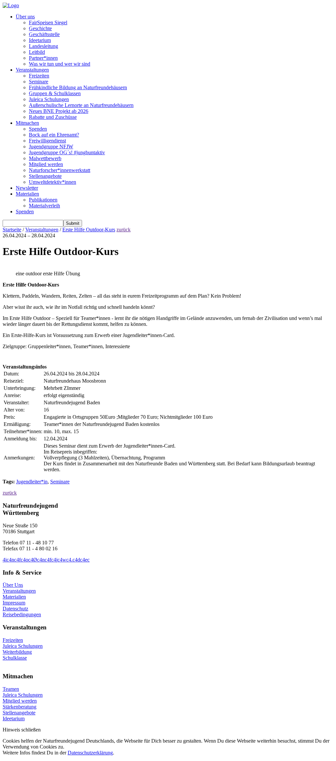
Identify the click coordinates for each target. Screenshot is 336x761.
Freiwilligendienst (47, 140)
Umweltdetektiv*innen (52, 182)
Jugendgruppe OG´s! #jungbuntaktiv (67, 152)
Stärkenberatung (19, 706)
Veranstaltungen (32, 70)
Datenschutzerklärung (90, 752)
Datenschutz (15, 608)
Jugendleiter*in (32, 481)
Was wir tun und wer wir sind (59, 64)
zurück (123, 229)
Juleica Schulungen (49, 99)
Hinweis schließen (22, 729)
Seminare (38, 81)
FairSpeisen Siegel (48, 22)
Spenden (38, 129)
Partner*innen (43, 58)
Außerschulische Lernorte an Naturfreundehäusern (81, 105)
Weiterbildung (17, 652)
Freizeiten (39, 75)
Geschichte (40, 28)
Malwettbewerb (45, 158)
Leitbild (37, 52)
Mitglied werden (46, 164)
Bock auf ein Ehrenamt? (54, 134)
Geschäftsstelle (44, 34)
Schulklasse (15, 658)
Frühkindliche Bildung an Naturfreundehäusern (78, 87)
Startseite (12, 229)
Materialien (27, 194)
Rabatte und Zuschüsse (53, 117)
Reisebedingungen (22, 614)
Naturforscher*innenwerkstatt (59, 170)
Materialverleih (44, 205)
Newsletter (27, 188)
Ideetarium (40, 40)
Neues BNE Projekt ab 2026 (58, 111)
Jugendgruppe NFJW (51, 146)
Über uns (25, 16)
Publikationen (43, 199)
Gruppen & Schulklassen (55, 93)
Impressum (14, 602)
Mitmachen (27, 123)
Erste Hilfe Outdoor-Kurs (88, 229)
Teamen (11, 689)
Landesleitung (43, 46)
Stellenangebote (45, 176)
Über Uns (13, 585)
